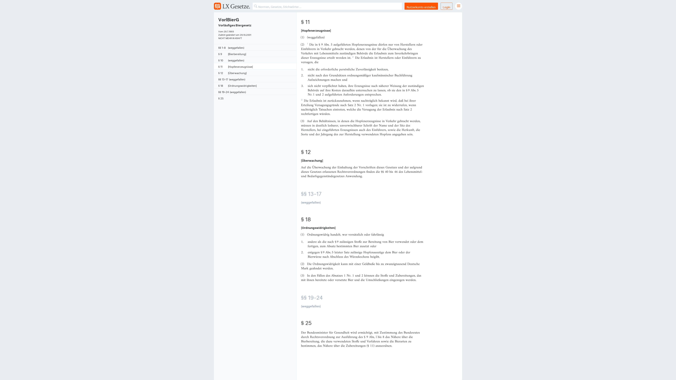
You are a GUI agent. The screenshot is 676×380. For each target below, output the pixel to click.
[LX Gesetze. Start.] (232, 6)
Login (446, 6)
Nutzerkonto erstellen (421, 6)
